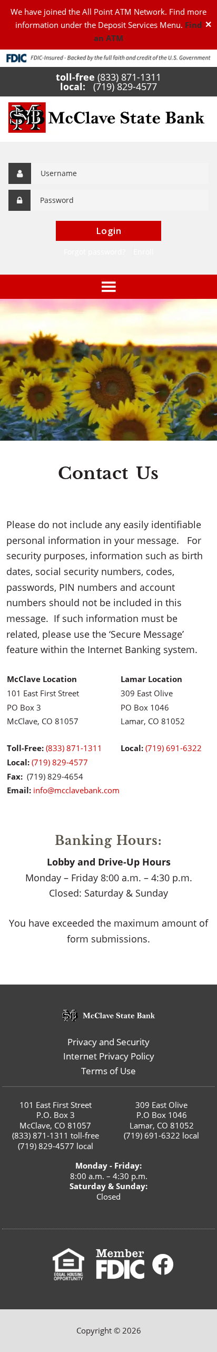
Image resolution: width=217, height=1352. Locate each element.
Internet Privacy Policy (108, 1056)
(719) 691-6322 (173, 748)
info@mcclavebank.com (76, 790)
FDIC (120, 1264)
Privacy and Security (108, 1042)
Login (109, 231)
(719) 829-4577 (125, 86)
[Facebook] (163, 1264)
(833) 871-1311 (129, 77)
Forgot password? (94, 252)
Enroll (143, 252)
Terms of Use (108, 1071)
